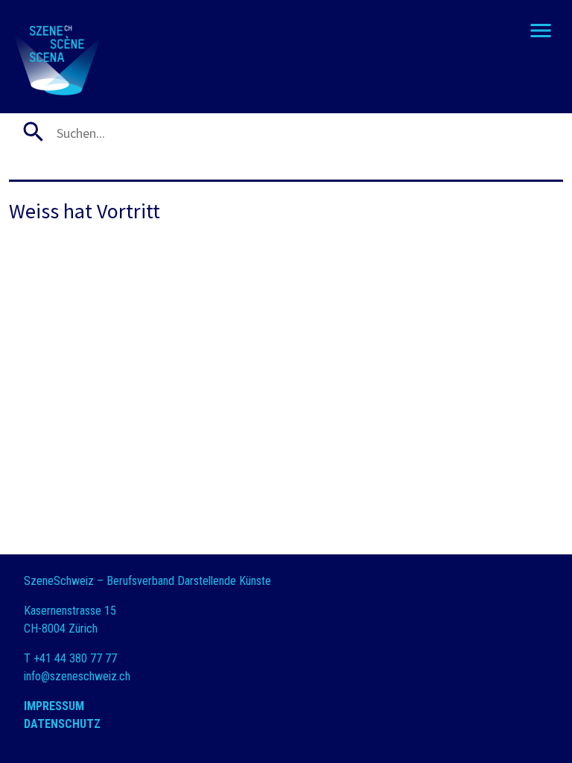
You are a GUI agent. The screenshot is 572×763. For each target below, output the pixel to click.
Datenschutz (62, 724)
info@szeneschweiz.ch (77, 676)
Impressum (54, 706)
